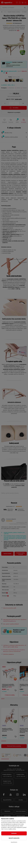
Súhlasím (14, 833)
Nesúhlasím (14, 842)
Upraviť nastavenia (14, 838)
